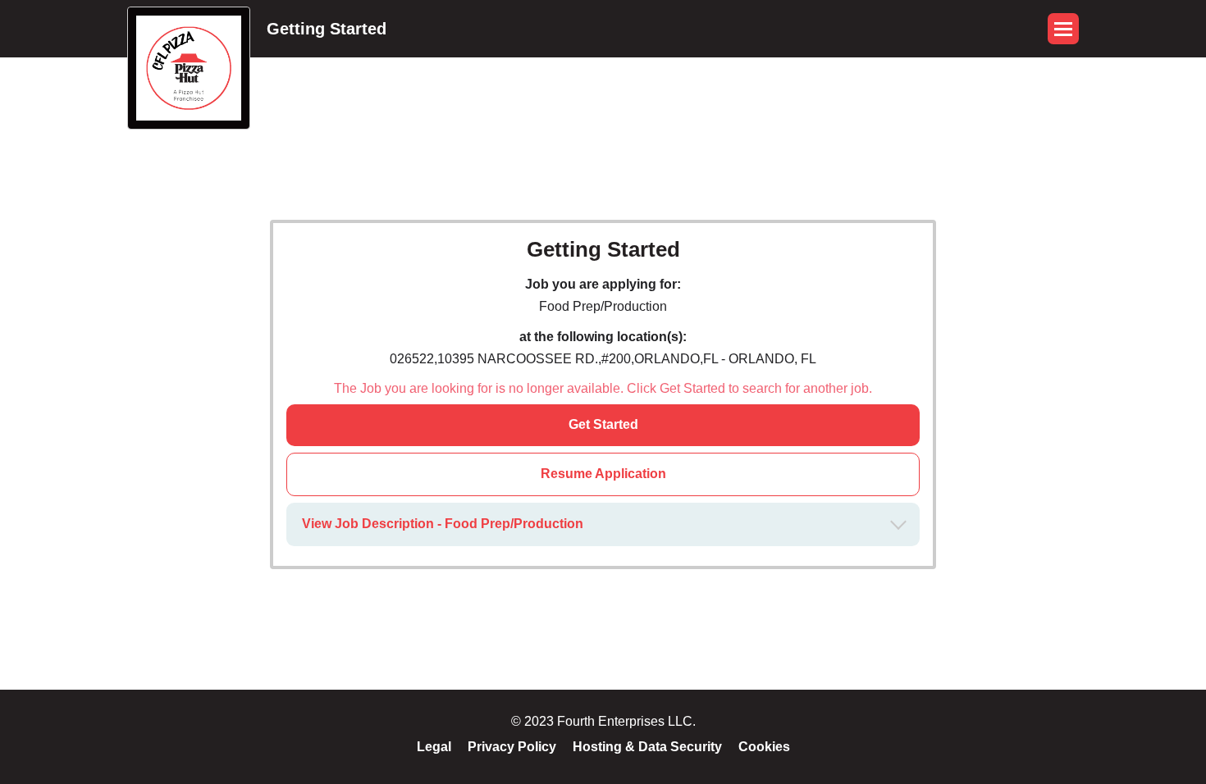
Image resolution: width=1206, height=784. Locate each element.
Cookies (764, 747)
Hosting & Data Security (647, 747)
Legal (434, 747)
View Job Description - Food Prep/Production (442, 524)
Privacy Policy (512, 747)
